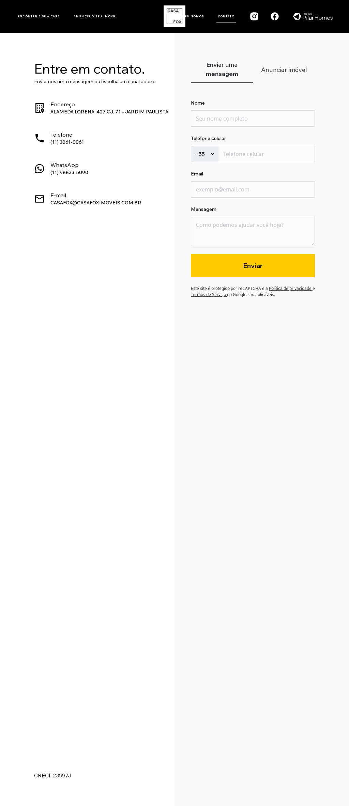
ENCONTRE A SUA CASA (39, 16)
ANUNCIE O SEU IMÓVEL (96, 16)
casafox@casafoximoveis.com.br (95, 203)
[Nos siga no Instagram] (254, 16)
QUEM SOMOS (191, 16)
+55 (200, 154)
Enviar (253, 265)
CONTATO (226, 16)
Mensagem (203, 209)
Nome (198, 103)
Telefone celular (208, 138)
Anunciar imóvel (284, 70)
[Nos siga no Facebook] (274, 16)
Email (197, 174)
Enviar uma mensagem (222, 69)
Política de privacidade (291, 288)
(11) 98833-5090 (69, 172)
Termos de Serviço (209, 294)
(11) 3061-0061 (67, 142)
